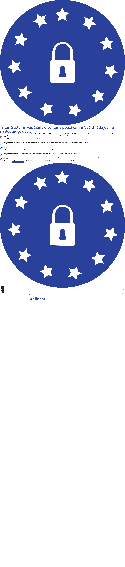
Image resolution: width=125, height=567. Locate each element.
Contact (110, 290)
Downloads (103, 290)
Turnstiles (96, 290)
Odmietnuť (10, 162)
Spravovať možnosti (4, 162)
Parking (75, 290)
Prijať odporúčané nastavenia (18, 162)
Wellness (89, 290)
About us (117, 290)
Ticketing (82, 290)
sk (123, 292)
